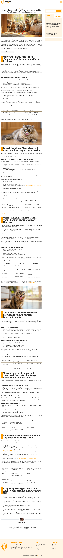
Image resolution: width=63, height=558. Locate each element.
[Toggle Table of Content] (12, 52)
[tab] (49, 16)
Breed (37, 2)
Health (57, 2)
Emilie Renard (21, 522)
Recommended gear (40, 544)
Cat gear (41, 2)
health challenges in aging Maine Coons (27, 458)
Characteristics (47, 2)
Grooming (53, 2)
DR (42, 555)
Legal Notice (54, 548)
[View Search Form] (61, 2)
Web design (39, 555)
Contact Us (54, 545)
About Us (54, 544)
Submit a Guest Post (56, 547)
